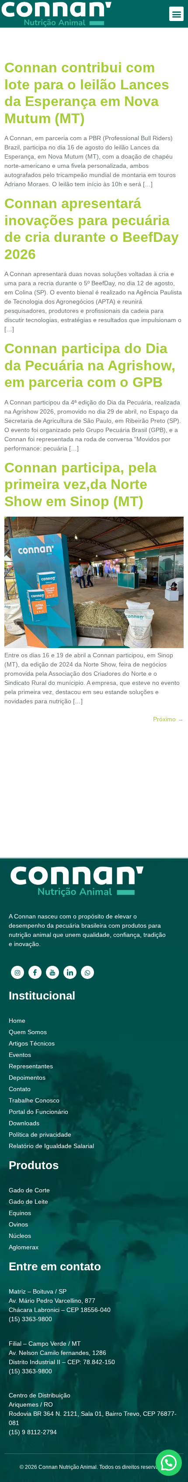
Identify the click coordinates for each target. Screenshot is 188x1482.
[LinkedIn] (70, 972)
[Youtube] (52, 972)
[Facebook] (35, 972)
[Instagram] (17, 972)
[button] (176, 14)
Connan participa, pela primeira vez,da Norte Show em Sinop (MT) (80, 484)
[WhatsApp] (87, 972)
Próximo (168, 719)
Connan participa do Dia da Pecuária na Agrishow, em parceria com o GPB (89, 365)
